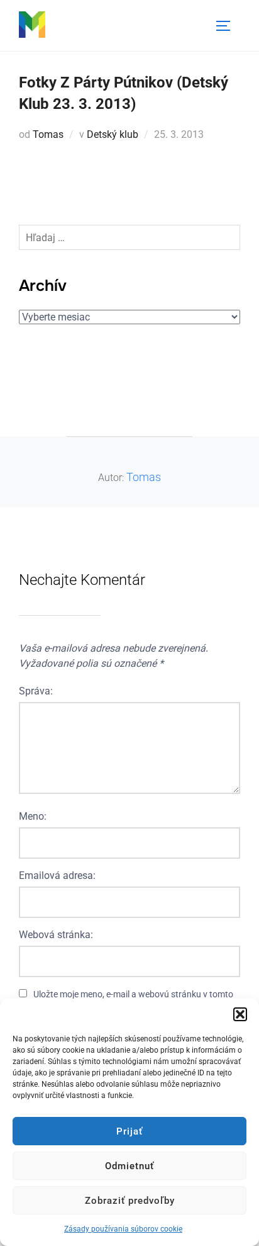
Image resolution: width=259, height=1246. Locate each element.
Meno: (33, 816)
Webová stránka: (56, 935)
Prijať (129, 1131)
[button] (240, 1014)
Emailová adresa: (57, 875)
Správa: (36, 691)
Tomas (48, 134)
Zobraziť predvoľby (130, 1200)
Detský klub (112, 134)
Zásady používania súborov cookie (123, 1229)
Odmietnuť (129, 1166)
